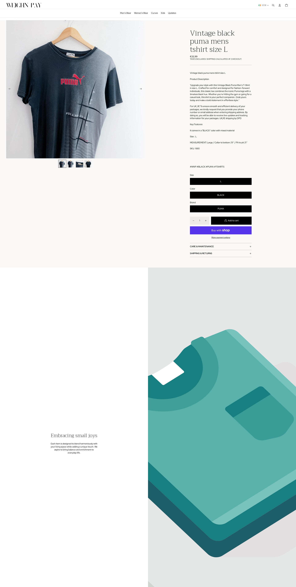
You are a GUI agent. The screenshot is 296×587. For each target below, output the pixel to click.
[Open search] (273, 5)
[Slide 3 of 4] (79, 163)
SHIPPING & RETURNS (201, 253)
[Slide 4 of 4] (88, 163)
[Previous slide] (8, 89)
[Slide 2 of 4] (71, 163)
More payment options (221, 237)
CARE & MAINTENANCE (202, 246)
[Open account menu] (279, 5)
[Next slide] (141, 89)
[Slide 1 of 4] (62, 163)
